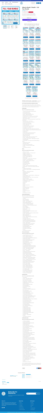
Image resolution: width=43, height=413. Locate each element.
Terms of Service (22, 409)
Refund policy (28, 412)
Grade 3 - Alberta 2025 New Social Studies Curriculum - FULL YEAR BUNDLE (25, 34)
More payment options (30, 21)
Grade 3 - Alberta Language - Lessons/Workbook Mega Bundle (25, 81)
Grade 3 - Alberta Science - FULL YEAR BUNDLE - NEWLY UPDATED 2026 (31, 46)
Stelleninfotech (24, 412)
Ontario (32, 402)
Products (21, 405)
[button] (6, 2)
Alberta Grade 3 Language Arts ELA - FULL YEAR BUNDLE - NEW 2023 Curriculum (38, 34)
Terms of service (33, 412)
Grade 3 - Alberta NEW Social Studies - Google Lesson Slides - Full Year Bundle (31, 69)
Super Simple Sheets (12, 412)
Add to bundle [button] (25, 72)
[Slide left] (2, 27)
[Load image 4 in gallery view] (16, 26)
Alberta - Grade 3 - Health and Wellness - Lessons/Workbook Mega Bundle (31, 57)
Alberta (32, 405)
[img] (4, 381)
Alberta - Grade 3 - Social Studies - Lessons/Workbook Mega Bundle (38, 57)
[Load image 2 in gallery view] (8, 26)
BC (31, 406)
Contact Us (21, 406)
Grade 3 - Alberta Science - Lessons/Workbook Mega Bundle (38, 81)
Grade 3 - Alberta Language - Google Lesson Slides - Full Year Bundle (38, 69)
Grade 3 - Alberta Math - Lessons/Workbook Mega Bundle (35, 93)
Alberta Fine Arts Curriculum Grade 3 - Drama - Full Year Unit (25, 58)
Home (21, 402)
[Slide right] (19, 27)
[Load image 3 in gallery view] (12, 26)
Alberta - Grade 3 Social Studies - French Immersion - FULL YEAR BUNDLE (31, 34)
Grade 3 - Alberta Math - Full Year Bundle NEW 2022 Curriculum (25, 46)
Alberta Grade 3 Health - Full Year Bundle (38, 46)
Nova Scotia (33, 409)
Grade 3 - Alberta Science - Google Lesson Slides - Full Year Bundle (31, 81)
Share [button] (24, 368)
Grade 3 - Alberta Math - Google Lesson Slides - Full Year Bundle (28, 93)
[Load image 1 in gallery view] (5, 26)
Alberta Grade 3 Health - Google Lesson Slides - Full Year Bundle (25, 69)
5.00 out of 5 (15, 375)
